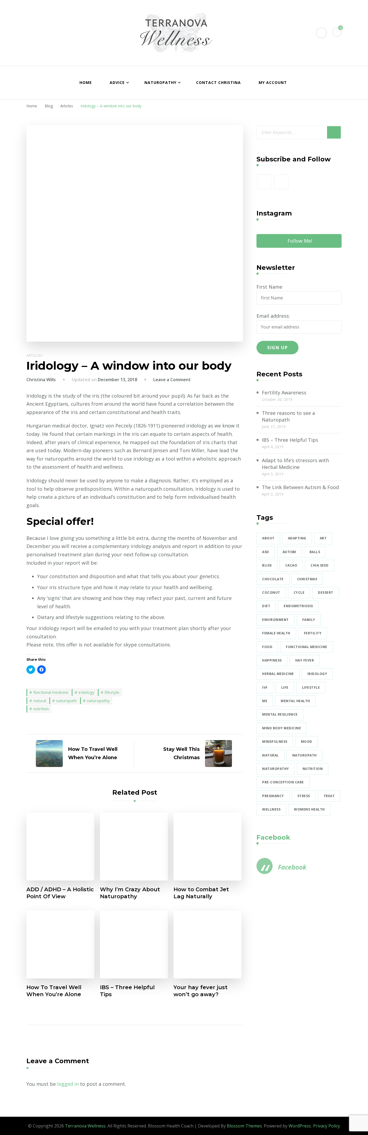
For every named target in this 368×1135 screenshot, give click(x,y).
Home (85, 82)
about (268, 538)
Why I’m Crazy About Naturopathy (130, 893)
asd (265, 552)
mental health (295, 701)
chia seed (320, 565)
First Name (269, 287)
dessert (325, 592)
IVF (265, 687)
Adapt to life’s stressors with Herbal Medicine (295, 463)
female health (276, 633)
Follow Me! (299, 241)
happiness (272, 660)
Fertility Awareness (284, 392)
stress (303, 796)
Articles (34, 355)
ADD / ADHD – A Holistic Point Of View (60, 893)
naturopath (66, 700)
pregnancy (273, 796)
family (308, 619)
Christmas (307, 579)
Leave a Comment (172, 380)
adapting (297, 538)
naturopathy (98, 700)
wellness (271, 809)
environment (275, 619)
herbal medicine (278, 673)
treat (329, 796)
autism (289, 552)
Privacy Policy (326, 1126)
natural (39, 700)
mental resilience (280, 714)
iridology (87, 692)
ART (323, 538)
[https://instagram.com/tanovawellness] (281, 181)
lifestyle (112, 692)
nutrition (41, 708)
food (267, 647)
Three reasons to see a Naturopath (288, 416)
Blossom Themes (244, 1126)
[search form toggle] (321, 32)
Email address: (273, 316)
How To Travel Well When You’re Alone (53, 991)
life (285, 687)
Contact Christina (218, 82)
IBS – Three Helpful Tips (127, 991)
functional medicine (50, 692)
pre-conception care (283, 782)
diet (266, 606)
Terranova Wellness (85, 1126)
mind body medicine (281, 728)
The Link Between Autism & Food (300, 487)
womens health (309, 809)
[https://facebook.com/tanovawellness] (264, 181)
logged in (68, 1084)
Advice (117, 82)
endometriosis (298, 606)
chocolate (273, 579)
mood (306, 741)
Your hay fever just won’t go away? (200, 991)
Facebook (273, 837)
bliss (267, 565)
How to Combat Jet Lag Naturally (201, 893)
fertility (313, 633)
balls (315, 552)
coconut (271, 592)
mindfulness (274, 741)
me (264, 701)
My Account (273, 82)
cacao (291, 565)
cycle (299, 592)
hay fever (304, 660)
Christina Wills (41, 380)
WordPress (300, 1126)
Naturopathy (160, 82)
